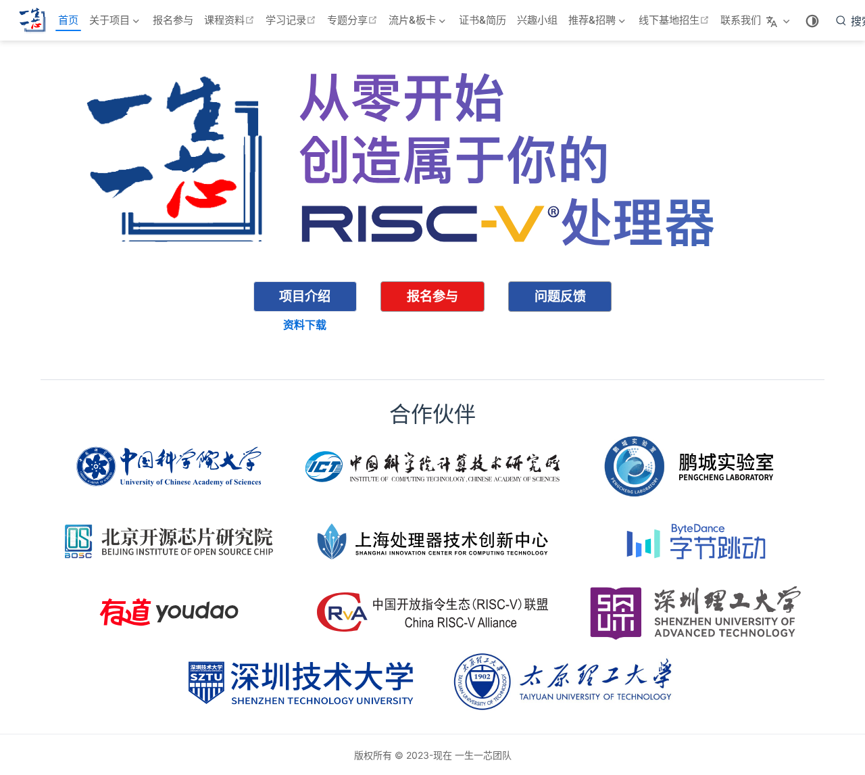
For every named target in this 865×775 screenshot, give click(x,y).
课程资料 (230, 20)
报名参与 (173, 20)
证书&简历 (482, 20)
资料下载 (304, 324)
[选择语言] (779, 20)
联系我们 (740, 20)
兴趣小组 (537, 20)
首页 (68, 20)
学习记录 (292, 20)
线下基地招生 (675, 20)
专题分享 (353, 20)
